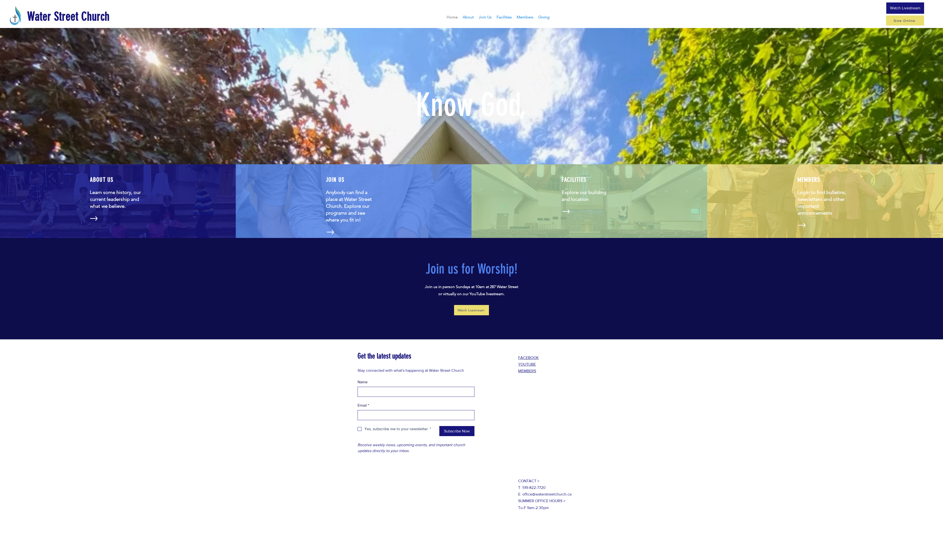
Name (363, 382)
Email (363, 405)
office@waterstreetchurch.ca (546, 494)
